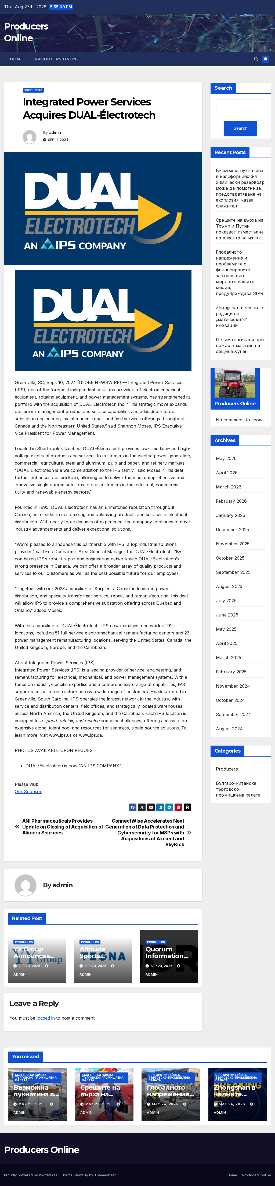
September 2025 (233, 572)
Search (223, 88)
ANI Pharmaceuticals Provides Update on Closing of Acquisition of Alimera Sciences (62, 826)
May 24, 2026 (165, 1104)
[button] (256, 59)
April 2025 (226, 643)
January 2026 (230, 515)
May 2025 (226, 629)
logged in (46, 1018)
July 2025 (226, 600)
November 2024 (233, 686)
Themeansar (104, 1175)
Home (16, 59)
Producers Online (41, 1149)
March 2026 (228, 487)
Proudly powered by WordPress (31, 1175)
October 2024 (230, 700)
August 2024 (229, 728)
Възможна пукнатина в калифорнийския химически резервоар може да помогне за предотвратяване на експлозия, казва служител (240, 188)
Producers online (57, 59)
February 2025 (231, 671)
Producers (33, 90)
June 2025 (227, 615)
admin (55, 132)
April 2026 (227, 472)
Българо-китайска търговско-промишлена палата (238, 789)
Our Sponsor (28, 791)
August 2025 (229, 586)
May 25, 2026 (32, 1104)
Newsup (81, 1175)
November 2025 (233, 543)
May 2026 (226, 458)
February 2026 (231, 501)
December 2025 (232, 529)
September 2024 (233, 714)
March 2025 (228, 657)
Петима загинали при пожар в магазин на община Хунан (240, 345)
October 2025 (230, 558)
